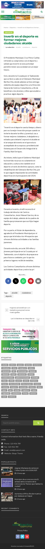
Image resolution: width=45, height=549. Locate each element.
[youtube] (27, 537)
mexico (37, 384)
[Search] (42, 11)
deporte (34, 47)
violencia (12, 397)
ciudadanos (26, 47)
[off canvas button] (2, 11)
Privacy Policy (23, 531)
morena (5, 387)
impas (4, 381)
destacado (6, 371)
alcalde (18, 47)
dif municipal (22, 371)
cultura (31, 368)
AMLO (12, 365)
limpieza (34, 381)
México (32, 387)
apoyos (20, 365)
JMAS (11, 381)
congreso (22, 368)
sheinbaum (16, 393)
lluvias (4, 384)
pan (10, 390)
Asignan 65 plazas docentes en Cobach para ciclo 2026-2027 (26, 469)
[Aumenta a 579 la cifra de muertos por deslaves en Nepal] (7, 497)
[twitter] (22, 537)
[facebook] (18, 537)
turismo (33, 393)
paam (4, 390)
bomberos (37, 365)
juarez (18, 381)
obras (40, 387)
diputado (5, 374)
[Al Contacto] (22, 524)
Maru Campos (27, 384)
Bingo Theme (17, 453)
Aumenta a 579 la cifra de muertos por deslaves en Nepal (28, 495)
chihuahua (6, 368)
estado (31, 374)
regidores (25, 390)
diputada (32, 371)
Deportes (8, 32)
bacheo (28, 365)
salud (34, 390)
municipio (23, 387)
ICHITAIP (35, 377)
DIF (14, 371)
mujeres (14, 387)
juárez (26, 381)
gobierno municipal (22, 377)
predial (17, 390)
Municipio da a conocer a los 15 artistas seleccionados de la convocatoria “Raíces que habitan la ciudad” (29, 482)
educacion (22, 374)
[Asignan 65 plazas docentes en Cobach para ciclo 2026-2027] (7, 471)
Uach (4, 397)
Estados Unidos (7, 377)
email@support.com (17, 450)
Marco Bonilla (14, 384)
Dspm (13, 374)
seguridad (5, 393)
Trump (25, 393)
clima (14, 368)
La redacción (10, 47)
